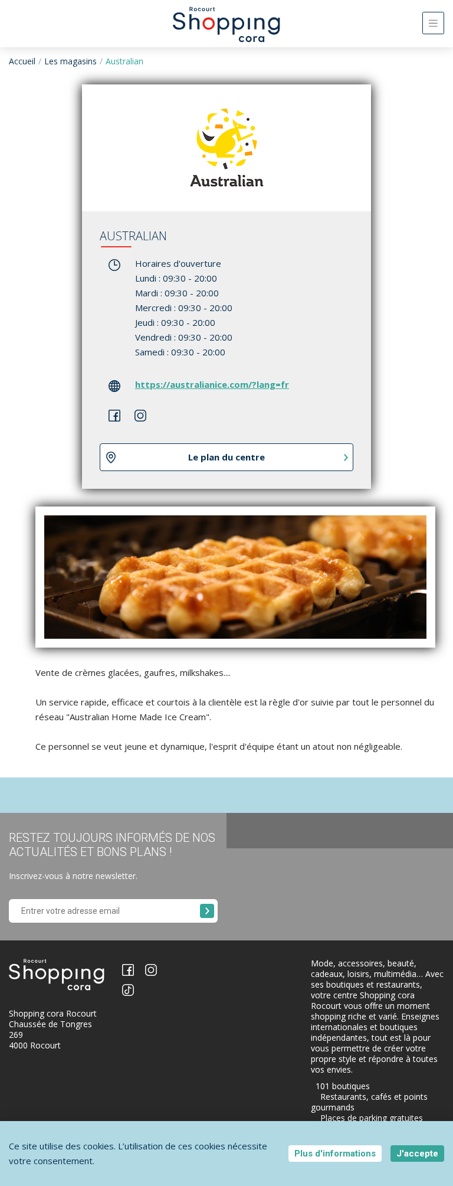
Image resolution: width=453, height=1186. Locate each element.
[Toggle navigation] (433, 23)
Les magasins (70, 61)
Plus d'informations (335, 1153)
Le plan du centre (226, 457)
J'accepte (417, 1153)
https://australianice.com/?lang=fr (212, 384)
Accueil (22, 61)
